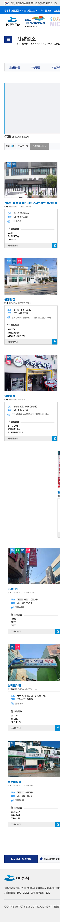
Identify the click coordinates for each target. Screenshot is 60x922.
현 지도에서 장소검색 (20, 137)
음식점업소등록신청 (21, 859)
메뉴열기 (8, 39)
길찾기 (54, 245)
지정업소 (48, 44)
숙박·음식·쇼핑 (28, 44)
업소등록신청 (38, 146)
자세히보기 (13, 245)
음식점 (39, 44)
